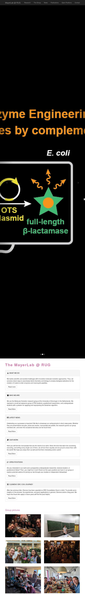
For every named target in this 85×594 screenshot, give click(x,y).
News (46, 3)
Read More (12, 409)
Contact (77, 3)
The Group (37, 3)
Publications (55, 3)
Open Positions (67, 3)
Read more (12, 387)
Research (27, 3)
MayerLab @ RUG (13, 2)
